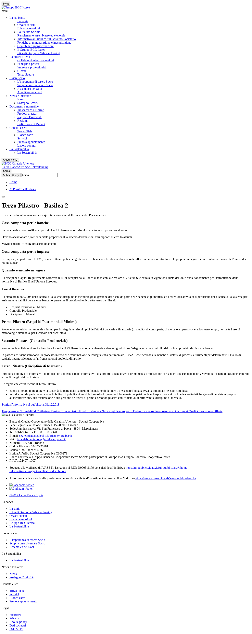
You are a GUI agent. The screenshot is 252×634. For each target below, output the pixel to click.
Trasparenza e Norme (30, 110)
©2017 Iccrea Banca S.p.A (26, 495)
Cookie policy (18, 622)
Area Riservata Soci (29, 92)
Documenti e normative (24, 106)
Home (13, 182)
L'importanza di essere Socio (35, 81)
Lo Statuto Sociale (28, 32)
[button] (126, 11)
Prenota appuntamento (31, 142)
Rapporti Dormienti (29, 117)
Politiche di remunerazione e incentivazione (44, 42)
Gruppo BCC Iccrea (22, 523)
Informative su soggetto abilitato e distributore (37, 471)
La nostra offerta (19, 56)
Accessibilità (172, 411)
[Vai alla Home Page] (18, 163)
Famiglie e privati (28, 63)
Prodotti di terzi (26, 113)
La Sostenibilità (19, 149)
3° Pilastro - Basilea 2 (22, 189)
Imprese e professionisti (31, 67)
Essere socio (17, 78)
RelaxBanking (39, 167)
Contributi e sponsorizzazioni (35, 46)
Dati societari (17, 625)
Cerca (6, 170)
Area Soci (24, 167)
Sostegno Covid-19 (29, 103)
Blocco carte (25, 135)
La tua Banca (10, 167)
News (21, 99)
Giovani (22, 71)
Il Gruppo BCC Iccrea (31, 49)
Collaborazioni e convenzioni (35, 60)
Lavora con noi (26, 145)
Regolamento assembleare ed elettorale (41, 35)
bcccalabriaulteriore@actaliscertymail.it (41, 439)
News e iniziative (20, 95)
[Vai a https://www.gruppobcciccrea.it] (16, 7)
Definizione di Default (31, 124)
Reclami (22, 120)
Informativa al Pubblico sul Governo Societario (46, 39)
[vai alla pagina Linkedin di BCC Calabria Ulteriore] (21, 488)
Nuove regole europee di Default (122, 411)
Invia (6, 3)
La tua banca (17, 17)
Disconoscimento (153, 411)
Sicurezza (15, 614)
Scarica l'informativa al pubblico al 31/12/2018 (30, 404)
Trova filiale (24, 131)
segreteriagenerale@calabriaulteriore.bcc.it (45, 435)
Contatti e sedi (18, 127)
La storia (22, 21)
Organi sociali (26, 24)
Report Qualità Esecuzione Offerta (201, 411)
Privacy (14, 618)
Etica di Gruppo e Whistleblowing (38, 53)
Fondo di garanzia (90, 411)
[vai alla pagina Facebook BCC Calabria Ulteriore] (21, 485)
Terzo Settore (25, 74)
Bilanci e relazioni (28, 28)
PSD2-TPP (16, 629)
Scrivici (22, 138)
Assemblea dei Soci (29, 88)
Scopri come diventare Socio (35, 85)
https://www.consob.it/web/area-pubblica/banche (165, 478)
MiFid (32, 411)
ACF (76, 411)
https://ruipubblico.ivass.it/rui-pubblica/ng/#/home (156, 467)
